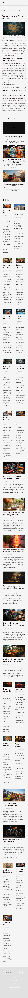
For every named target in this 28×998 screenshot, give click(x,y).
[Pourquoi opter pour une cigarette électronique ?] (14, 468)
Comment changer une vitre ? (20, 368)
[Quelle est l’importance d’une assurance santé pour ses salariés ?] (7, 413)
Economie (14, 977)
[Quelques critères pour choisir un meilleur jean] (7, 918)
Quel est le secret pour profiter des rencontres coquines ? (14, 137)
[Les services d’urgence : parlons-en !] (20, 413)
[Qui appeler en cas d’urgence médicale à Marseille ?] (14, 176)
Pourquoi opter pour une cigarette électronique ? (12, 477)
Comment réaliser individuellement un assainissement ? (10, 805)
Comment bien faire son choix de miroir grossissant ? (13, 513)
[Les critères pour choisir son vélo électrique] (14, 831)
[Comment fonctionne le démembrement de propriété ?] (14, 577)
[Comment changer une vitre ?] (20, 361)
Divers (7, 9)
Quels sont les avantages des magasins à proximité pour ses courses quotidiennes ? (13, 661)
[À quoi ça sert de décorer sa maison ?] (7, 361)
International (14, 980)
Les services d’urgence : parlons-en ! (20, 420)
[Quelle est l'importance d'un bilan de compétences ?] (8, 865)
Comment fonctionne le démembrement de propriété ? (13, 588)
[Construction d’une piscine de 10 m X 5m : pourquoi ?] (20, 311)
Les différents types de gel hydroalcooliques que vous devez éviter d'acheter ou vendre (14, 161)
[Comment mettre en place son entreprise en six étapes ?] (7, 311)
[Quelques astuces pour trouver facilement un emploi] (7, 739)
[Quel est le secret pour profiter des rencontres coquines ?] (14, 128)
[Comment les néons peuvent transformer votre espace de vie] (14, 541)
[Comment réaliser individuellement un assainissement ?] (14, 795)
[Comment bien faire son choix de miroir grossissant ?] (14, 504)
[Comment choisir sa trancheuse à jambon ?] (7, 260)
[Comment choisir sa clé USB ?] (20, 865)
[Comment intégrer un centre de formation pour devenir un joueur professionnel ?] (20, 685)
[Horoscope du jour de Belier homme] (7, 684)
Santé (14, 984)
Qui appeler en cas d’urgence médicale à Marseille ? (14, 185)
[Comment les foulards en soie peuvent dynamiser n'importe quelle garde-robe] (7, 206)
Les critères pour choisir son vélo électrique (13, 840)
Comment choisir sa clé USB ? (19, 871)
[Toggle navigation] (3, 2)
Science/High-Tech (14, 987)
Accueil (2, 9)
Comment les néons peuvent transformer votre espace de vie (13, 551)
